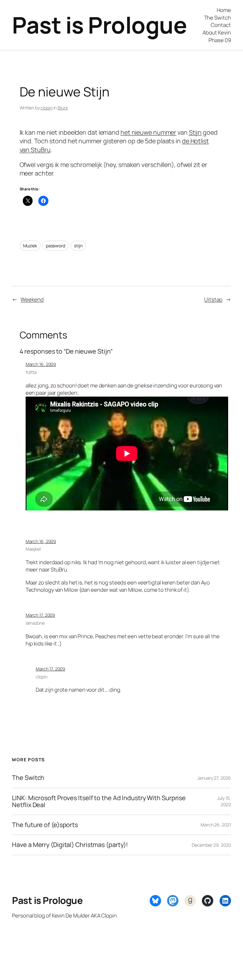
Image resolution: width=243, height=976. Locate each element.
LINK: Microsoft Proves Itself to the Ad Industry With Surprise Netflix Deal (99, 801)
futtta (31, 372)
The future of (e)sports (45, 824)
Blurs (63, 108)
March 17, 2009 (40, 615)
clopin (46, 108)
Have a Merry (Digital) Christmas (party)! (70, 844)
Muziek (30, 246)
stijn (78, 246)
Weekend (32, 299)
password (55, 246)
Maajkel (33, 549)
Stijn (195, 132)
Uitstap (213, 299)
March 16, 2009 (41, 364)
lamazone (35, 623)
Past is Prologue (99, 24)
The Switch (28, 777)
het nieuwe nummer (148, 132)
